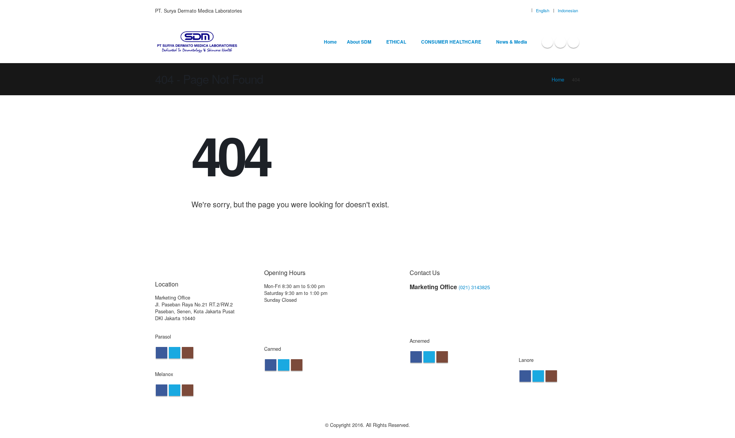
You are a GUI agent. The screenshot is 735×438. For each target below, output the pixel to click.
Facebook (161, 352)
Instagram (187, 352)
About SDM (359, 42)
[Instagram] (573, 42)
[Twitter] (560, 42)
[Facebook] (547, 42)
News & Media (511, 42)
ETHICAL (396, 42)
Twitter (174, 352)
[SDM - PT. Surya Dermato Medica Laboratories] (197, 42)
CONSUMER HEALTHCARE (451, 42)
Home (330, 42)
